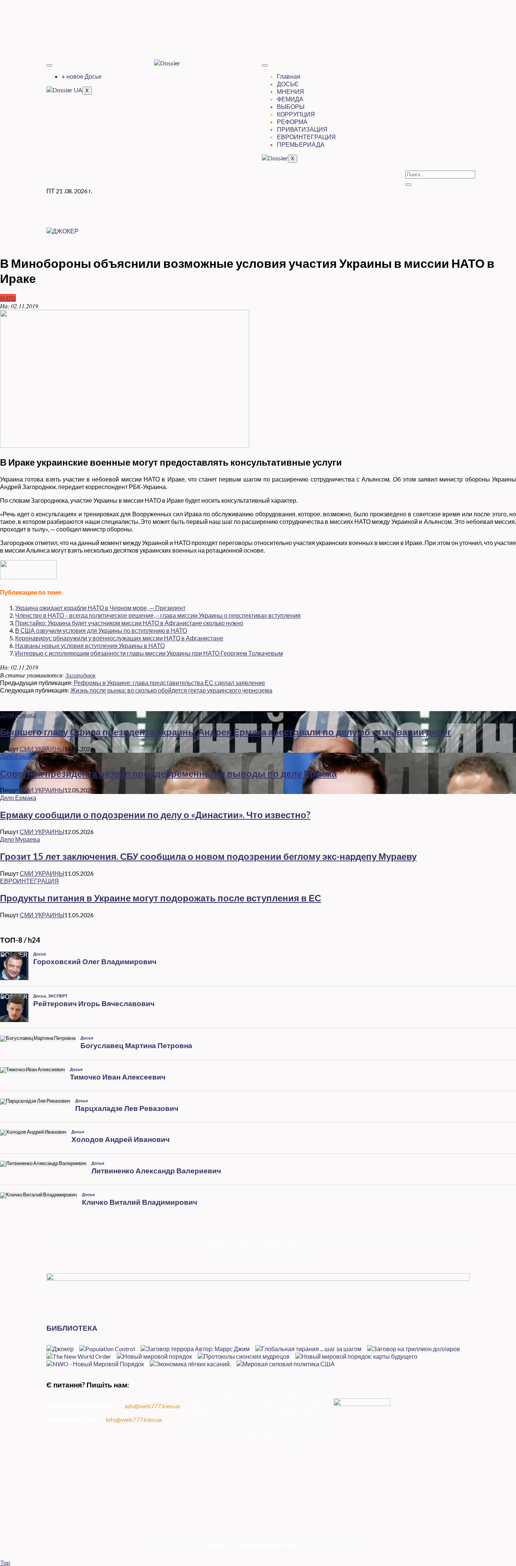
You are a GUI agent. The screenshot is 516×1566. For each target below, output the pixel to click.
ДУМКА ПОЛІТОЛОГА (410, 1240)
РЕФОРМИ (97, 1240)
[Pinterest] (258, 42)
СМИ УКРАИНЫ (42, 748)
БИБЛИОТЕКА (71, 1328)
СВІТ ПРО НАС (304, 1240)
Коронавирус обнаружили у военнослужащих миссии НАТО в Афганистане (119, 638)
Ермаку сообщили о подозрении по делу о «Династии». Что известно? (155, 814)
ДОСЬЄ (288, 83)
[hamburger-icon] (49, 65)
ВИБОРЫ (269, 1248)
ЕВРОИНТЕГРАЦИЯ (306, 136)
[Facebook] (258, 13)
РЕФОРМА (292, 121)
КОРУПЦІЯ (62, 1240)
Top (5, 1562)
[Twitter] (258, 20)
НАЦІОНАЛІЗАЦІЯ (195, 1240)
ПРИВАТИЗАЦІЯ (141, 1240)
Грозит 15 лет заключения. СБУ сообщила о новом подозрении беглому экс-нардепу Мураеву (208, 856)
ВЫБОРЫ (290, 106)
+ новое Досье (82, 76)
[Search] (408, 184)
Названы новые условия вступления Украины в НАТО (90, 645)
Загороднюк (80, 675)
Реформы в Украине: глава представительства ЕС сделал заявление (169, 682)
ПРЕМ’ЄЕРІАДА (353, 1240)
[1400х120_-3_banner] (258, 1278)
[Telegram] (258, 27)
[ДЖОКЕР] (62, 231)
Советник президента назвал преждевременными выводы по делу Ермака (168, 773)
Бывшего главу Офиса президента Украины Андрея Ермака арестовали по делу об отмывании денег (225, 731)
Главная (288, 76)
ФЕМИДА (290, 99)
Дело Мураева (20, 839)
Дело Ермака (18, 714)
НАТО (8, 298)
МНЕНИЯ (290, 91)
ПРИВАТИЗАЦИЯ (302, 129)
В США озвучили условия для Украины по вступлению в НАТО (101, 630)
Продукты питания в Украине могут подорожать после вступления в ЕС (160, 897)
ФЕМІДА (240, 1248)
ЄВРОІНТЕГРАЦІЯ (252, 1240)
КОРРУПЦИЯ (296, 114)
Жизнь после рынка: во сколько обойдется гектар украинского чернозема (171, 690)
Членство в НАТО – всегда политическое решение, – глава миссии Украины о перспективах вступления (158, 615)
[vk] (258, 35)
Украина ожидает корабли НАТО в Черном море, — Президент (100, 607)
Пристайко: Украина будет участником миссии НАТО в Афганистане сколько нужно (129, 622)
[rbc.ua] (28, 576)
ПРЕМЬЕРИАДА (300, 144)
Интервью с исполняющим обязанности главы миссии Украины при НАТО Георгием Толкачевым (149, 653)
